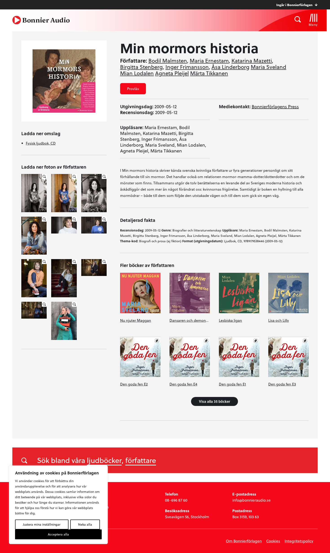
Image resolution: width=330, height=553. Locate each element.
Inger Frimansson (187, 67)
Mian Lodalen (137, 73)
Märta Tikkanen (209, 73)
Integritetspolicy (299, 541)
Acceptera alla (58, 534)
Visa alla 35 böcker (214, 401)
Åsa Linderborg (230, 67)
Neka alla (85, 524)
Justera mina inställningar (41, 524)
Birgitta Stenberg (141, 67)
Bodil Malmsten (167, 60)
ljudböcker (104, 460)
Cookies (273, 541)
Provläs (133, 88)
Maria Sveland (268, 67)
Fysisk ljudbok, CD (41, 143)
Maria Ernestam (209, 60)
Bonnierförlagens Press (275, 106)
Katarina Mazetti (251, 60)
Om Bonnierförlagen (244, 541)
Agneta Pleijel (172, 73)
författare (140, 460)
